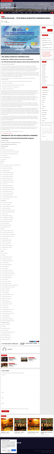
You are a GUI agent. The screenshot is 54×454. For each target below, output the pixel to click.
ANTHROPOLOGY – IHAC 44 (46, 40)
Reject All (9, 450)
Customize (4, 450)
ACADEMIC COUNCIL (15, 12)
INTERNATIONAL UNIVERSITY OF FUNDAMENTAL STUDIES (8, 6)
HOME (43, 102)
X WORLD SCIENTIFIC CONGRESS (12, 359)
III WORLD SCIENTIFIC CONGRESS (32, 359)
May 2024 (43, 74)
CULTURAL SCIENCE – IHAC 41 (47, 47)
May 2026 (43, 70)
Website (2, 403)
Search (43, 27)
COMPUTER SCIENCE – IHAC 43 (47, 42)
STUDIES (21, 12)
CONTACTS (39, 12)
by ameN (38, 450)
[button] (50, 12)
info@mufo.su (5, 133)
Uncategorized (44, 118)
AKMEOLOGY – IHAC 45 (46, 38)
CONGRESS (3, 16)
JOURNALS (43, 106)
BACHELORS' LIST (44, 94)
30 (51, 132)
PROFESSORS (44, 114)
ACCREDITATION (44, 92)
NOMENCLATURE (44, 110)
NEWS (34, 12)
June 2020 (43, 78)
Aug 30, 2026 (4, 433)
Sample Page (51, 452)
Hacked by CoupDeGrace (49, 450)
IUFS (8, 12)
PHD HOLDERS (44, 112)
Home (5, 12)
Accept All (13, 450)
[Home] (2, 13)
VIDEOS (26, 12)
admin (6, 21)
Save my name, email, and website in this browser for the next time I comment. (15, 408)
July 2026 (43, 66)
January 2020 (44, 80)
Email (2, 397)
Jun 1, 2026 (10, 366)
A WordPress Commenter (46, 51)
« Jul (47, 139)
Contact (44, 450)
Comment (3, 374)
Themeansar (17, 451)
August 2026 (44, 64)
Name (2, 392)
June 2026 (43, 68)
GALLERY (30, 12)
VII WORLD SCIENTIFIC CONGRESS (13, 365)
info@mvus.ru (10, 133)
